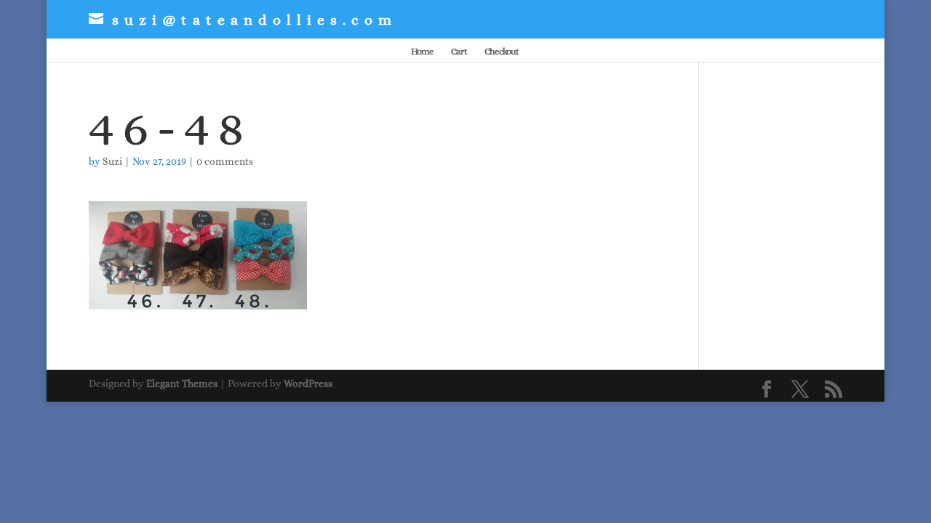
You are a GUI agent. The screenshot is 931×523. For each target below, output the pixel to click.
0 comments (224, 161)
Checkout (501, 51)
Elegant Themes (181, 383)
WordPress (308, 383)
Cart (459, 51)
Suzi (112, 161)
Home (422, 51)
